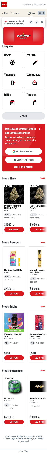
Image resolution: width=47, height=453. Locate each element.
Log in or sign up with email (23, 166)
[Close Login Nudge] (42, 22)
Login (33, 13)
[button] (23, 22)
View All (23, 115)
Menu (6, 13)
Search (16, 13)
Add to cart (14, 293)
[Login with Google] (31, 22)
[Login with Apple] (36, 22)
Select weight (14, 229)
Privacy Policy (23, 451)
